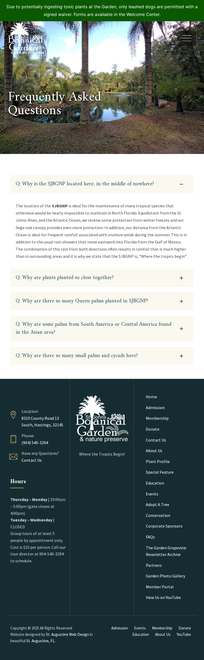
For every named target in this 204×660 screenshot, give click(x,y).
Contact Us (32, 460)
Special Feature (160, 472)
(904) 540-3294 (35, 442)
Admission (155, 407)
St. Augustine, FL (40, 640)
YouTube (184, 634)
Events (152, 493)
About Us (154, 450)
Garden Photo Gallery (165, 575)
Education (155, 483)
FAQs (150, 536)
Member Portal (160, 586)
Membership (157, 418)
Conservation (158, 515)
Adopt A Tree (157, 504)
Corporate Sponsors (164, 526)
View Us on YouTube (163, 597)
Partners (154, 565)
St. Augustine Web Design (67, 634)
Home (151, 396)
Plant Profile (158, 461)
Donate (152, 429)
